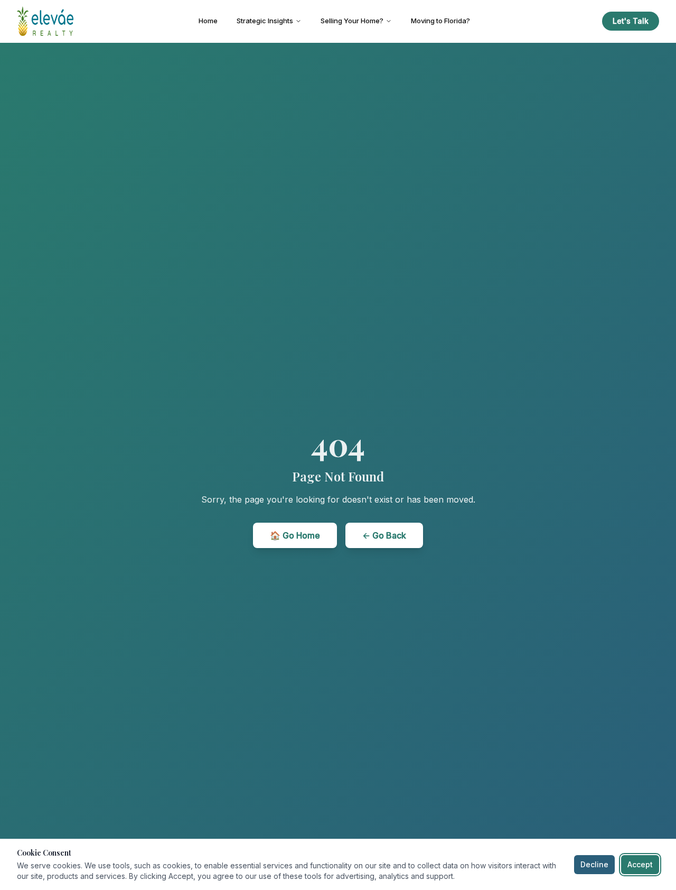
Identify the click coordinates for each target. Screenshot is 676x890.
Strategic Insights (265, 20)
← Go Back (384, 535)
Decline (594, 864)
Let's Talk (631, 20)
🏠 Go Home (295, 535)
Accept (640, 864)
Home (208, 20)
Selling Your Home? (352, 20)
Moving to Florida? (440, 20)
